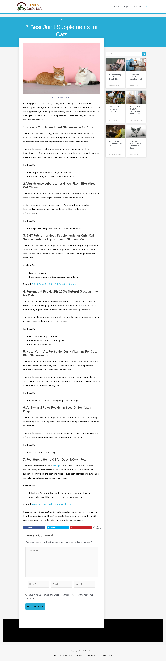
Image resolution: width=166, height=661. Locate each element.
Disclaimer (79, 655)
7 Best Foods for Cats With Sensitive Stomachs (55, 284)
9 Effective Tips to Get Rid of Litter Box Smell (136, 77)
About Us (57, 655)
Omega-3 (57, 465)
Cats (61, 19)
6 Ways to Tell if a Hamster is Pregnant (115, 109)
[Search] (144, 54)
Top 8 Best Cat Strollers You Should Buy (51, 504)
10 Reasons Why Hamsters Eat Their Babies (115, 77)
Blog (110, 655)
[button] (147, 6)
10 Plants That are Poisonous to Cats (115, 143)
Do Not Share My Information (95, 655)
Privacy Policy (68, 655)
